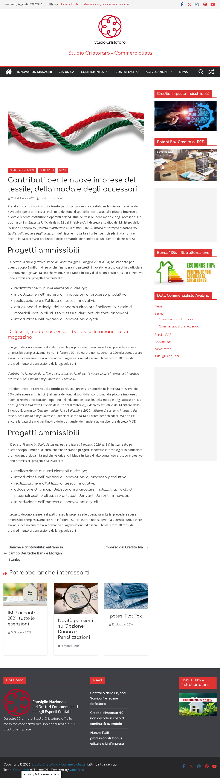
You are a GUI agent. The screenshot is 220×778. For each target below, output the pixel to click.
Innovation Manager (34, 72)
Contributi (47, 170)
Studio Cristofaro (51, 198)
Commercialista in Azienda (179, 326)
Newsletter (162, 349)
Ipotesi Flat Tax (125, 616)
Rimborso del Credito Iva (122, 547)
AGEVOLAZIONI (157, 72)
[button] (106, 72)
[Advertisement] (185, 215)
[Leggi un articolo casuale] (211, 72)
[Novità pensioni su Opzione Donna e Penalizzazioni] (76, 586)
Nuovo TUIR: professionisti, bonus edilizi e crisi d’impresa (107, 738)
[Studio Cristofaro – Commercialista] (8, 72)
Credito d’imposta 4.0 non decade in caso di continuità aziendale (107, 718)
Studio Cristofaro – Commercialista (110, 53)
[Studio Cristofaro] (43, 691)
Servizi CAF (162, 335)
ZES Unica (66, 72)
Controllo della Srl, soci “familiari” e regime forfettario (108, 698)
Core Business (92, 72)
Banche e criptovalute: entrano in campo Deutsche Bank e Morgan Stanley (36, 553)
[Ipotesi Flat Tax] (126, 586)
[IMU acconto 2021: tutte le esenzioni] (25, 586)
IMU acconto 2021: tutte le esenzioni (22, 618)
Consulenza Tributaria (176, 319)
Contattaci (125, 72)
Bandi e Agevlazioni (21, 170)
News (183, 72)
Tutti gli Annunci (166, 356)
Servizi (159, 313)
